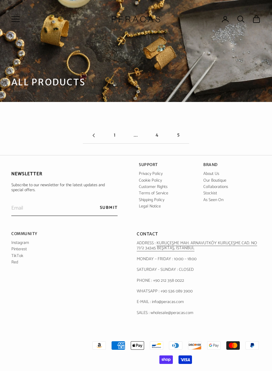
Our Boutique (214, 180)
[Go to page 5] (93, 135)
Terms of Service (153, 193)
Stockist (210, 193)
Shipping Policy (151, 199)
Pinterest (19, 249)
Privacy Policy (151, 173)
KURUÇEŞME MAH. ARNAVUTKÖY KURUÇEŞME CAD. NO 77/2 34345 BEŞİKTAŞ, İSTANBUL (197, 245)
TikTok (17, 255)
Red (14, 262)
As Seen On (213, 199)
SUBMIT (109, 207)
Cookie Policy (150, 180)
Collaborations (215, 186)
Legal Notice (150, 206)
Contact (147, 233)
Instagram (20, 242)
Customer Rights (153, 186)
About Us (211, 173)
